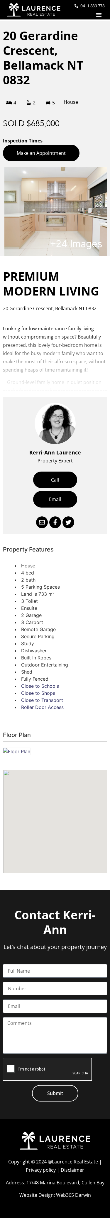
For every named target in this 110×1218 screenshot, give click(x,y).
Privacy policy (41, 1170)
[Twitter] (68, 522)
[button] (98, 14)
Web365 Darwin (73, 1195)
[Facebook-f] (55, 522)
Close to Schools (40, 686)
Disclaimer (72, 1170)
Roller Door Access (42, 707)
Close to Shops (38, 693)
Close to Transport (42, 700)
